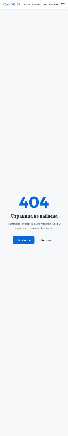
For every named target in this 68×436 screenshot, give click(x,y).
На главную (24, 240)
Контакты (53, 4)
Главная (26, 4)
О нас (44, 4)
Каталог (36, 4)
